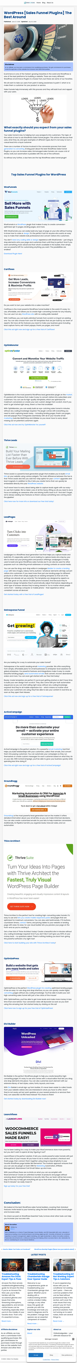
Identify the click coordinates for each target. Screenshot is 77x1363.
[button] (73, 1339)
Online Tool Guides (12, 1359)
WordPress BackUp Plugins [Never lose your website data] (54, 1249)
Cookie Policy (46, 1359)
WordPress (21, 224)
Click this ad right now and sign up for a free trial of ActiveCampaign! (32, 765)
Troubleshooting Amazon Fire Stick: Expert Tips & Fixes (11, 1276)
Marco (13, 1229)
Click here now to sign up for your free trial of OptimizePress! (28, 1008)
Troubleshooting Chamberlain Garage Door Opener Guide (38, 1276)
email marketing (55, 749)
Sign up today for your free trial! (17, 1186)
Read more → (7, 1321)
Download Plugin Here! (13, 254)
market (69, 395)
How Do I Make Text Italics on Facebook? (16, 1249)
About (29, 1333)
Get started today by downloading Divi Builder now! (25, 1099)
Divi (9, 1087)
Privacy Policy (55, 1359)
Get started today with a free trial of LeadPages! (24, 594)
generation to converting (14, 149)
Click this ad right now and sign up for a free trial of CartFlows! (29, 329)
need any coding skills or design (25, 240)
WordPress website (35, 483)
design (26, 233)
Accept (36, 1355)
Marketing (41, 1166)
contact (23, 922)
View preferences (67, 1355)
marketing (8, 418)
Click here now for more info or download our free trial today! (29, 501)
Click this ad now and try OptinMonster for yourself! (25, 424)
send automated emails (34, 673)
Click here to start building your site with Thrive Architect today (29, 943)
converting (8, 993)
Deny (51, 1355)
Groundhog (8, 815)
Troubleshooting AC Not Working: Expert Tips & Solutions (63, 1276)
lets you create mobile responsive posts (34, 918)
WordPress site (28, 314)
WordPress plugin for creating (39, 988)
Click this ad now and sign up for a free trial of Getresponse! (28, 696)
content (56, 479)
